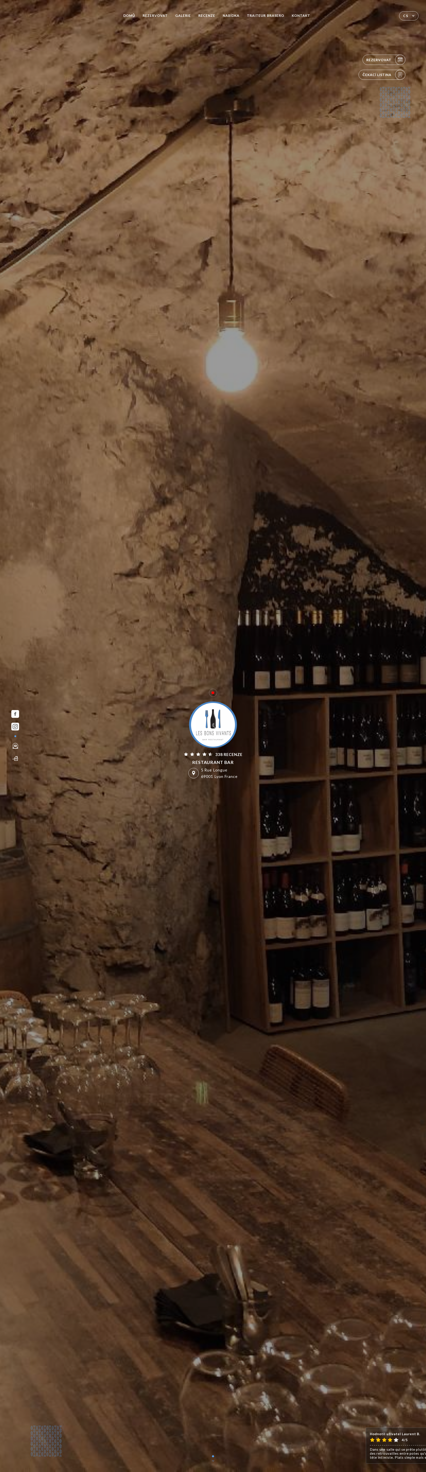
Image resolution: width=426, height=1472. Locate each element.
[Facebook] (15, 714)
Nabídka (231, 16)
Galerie (183, 16)
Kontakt (301, 16)
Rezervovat (155, 16)
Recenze (206, 16)
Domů (129, 16)
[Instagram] (15, 726)
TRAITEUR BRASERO (265, 16)
